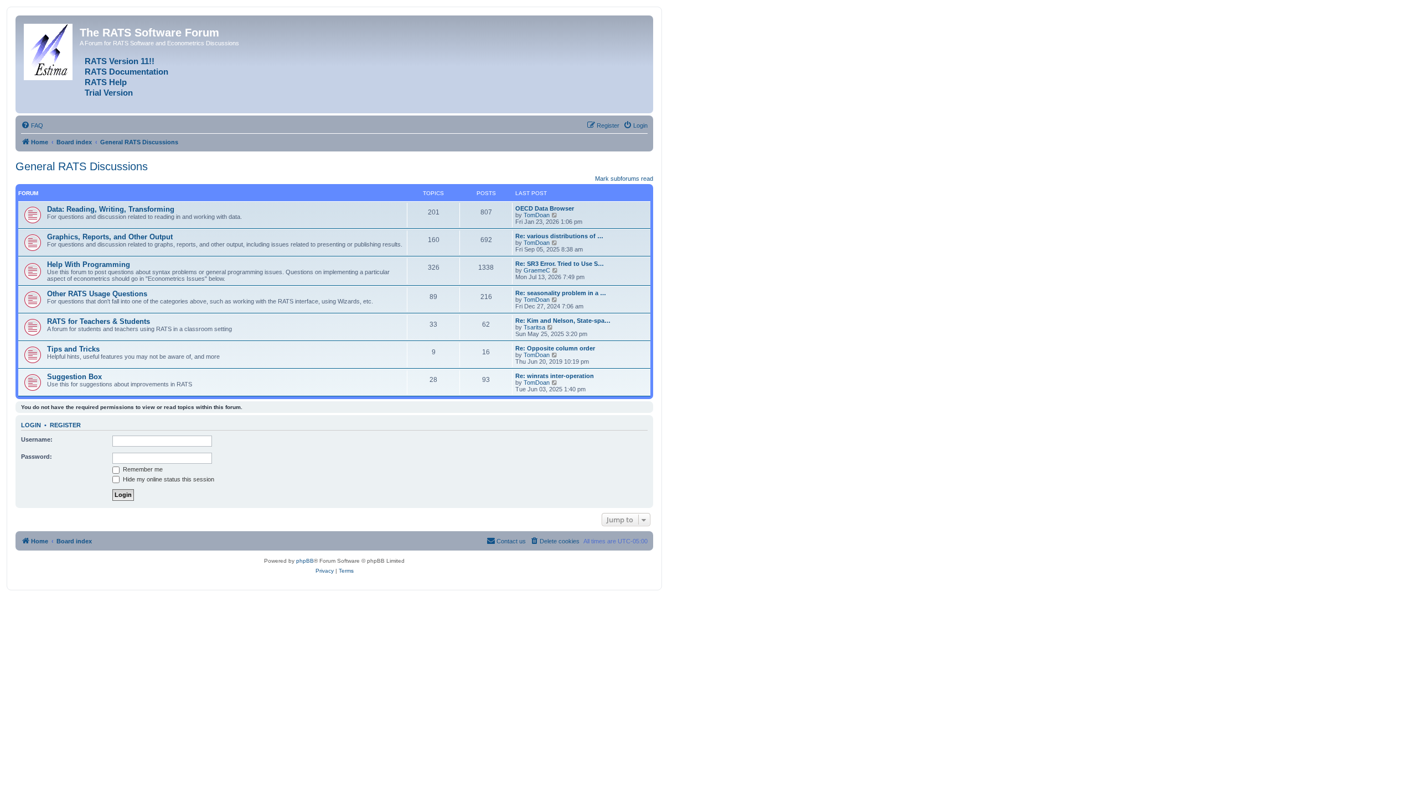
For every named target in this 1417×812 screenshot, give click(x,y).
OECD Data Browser (544, 208)
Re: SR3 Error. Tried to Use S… (559, 263)
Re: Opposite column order (555, 348)
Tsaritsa (534, 327)
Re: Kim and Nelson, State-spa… (563, 320)
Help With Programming (88, 264)
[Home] (49, 49)
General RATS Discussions (81, 166)
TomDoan (537, 215)
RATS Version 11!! (119, 61)
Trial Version (109, 92)
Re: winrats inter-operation (554, 376)
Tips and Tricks (73, 349)
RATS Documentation (126, 71)
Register (65, 425)
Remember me (142, 469)
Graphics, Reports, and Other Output (110, 237)
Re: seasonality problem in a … (560, 293)
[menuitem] (32, 125)
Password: (36, 456)
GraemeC (537, 270)
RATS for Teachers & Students (98, 321)
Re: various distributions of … (559, 236)
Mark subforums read (624, 178)
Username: (37, 439)
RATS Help (106, 82)
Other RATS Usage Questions (97, 294)
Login (31, 425)
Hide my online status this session (167, 479)
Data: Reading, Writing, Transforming (110, 209)
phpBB (305, 561)
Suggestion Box (74, 377)
